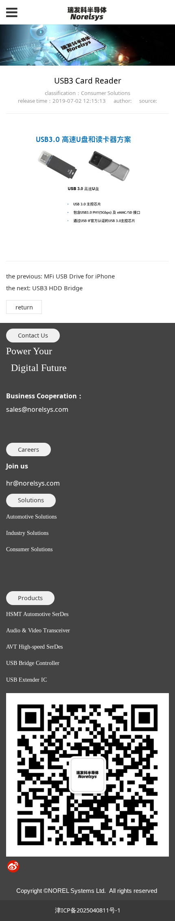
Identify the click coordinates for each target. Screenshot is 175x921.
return (24, 307)
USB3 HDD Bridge (57, 288)
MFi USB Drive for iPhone (79, 276)
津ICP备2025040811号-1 (87, 910)
